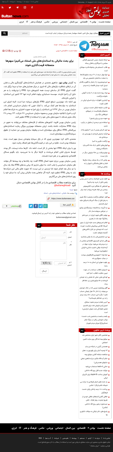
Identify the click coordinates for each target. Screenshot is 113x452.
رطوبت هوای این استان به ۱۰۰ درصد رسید (95, 264)
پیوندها (19, 1)
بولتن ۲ (93, 22)
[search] (4, 33)
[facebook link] (36, 206)
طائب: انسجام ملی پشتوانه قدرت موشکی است (94, 69)
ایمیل (70, 237)
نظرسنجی (65, 438)
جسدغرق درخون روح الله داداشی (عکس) (96, 406)
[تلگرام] (95, 46)
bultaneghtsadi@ (62, 185)
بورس (58, 51)
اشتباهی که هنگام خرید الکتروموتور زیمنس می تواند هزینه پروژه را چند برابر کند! (94, 189)
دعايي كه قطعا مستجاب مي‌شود (96, 366)
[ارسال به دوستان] (6, 51)
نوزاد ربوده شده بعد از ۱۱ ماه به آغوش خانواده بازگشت (95, 95)
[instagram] (25, 8)
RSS (40, 438)
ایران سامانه (94, 446)
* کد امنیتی (70, 263)
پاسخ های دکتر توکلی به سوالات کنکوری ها (94, 413)
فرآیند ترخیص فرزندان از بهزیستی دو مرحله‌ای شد (95, 136)
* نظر (70, 243)
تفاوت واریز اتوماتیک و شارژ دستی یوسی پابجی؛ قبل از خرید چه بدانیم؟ (94, 180)
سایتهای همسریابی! (101, 362)
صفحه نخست (104, 22)
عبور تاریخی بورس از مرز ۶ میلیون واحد (94, 130)
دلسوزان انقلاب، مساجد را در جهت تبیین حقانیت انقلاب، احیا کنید (95, 271)
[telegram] (17, 7)
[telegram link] (40, 206)
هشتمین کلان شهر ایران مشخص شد (95, 335)
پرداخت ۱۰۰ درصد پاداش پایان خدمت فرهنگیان (95, 391)
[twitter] (10, 8)
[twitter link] (31, 206)
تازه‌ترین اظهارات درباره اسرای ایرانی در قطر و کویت (94, 102)
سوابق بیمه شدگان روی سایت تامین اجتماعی (95, 341)
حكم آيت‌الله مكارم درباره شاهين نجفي (94, 358)
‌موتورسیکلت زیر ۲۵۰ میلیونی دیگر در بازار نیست (95, 154)
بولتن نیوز (63, 82)
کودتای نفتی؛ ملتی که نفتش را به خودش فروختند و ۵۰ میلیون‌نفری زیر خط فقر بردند (94, 280)
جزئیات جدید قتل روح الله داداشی (96, 370)
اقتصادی (64, 51)
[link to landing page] (97, 11)
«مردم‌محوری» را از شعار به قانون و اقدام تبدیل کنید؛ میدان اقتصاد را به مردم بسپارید (94, 85)
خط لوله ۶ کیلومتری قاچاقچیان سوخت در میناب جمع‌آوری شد (94, 257)
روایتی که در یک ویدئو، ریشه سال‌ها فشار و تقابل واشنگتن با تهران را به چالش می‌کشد (95, 163)
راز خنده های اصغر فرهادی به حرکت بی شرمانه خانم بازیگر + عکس (94, 384)
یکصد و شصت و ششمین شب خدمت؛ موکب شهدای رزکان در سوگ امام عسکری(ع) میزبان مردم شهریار (95, 320)
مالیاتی (64, 193)
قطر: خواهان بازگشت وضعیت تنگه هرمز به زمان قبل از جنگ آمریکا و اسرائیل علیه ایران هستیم (94, 200)
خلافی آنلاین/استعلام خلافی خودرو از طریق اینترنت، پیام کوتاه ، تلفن (95, 398)
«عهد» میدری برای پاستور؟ (98, 118)
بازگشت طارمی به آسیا (100, 141)
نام (71, 232)
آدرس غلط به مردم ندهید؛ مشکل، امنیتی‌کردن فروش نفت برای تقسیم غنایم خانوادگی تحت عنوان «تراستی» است (95, 307)
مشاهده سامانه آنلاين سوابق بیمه (96, 354)
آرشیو (89, 438)
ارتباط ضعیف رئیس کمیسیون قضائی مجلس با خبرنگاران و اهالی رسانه (95, 62)
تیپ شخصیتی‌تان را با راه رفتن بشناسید (94, 236)
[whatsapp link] (45, 206)
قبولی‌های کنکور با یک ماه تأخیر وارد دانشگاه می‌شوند (95, 147)
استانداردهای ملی (54, 193)
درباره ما (26, 1)
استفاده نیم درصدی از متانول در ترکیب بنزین (94, 124)
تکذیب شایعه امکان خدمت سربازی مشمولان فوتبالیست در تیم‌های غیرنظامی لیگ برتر (96, 111)
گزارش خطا (67, 205)
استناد (46, 193)
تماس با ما (34, 1)
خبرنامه (12, 1)
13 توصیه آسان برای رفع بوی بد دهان (95, 350)
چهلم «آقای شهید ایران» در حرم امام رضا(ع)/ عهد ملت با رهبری (95, 217)
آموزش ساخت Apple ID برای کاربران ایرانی (95, 376)
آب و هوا (5, 1)
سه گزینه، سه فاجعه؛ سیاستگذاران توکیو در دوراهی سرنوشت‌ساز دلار (94, 209)
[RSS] (3, 8)
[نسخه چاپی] (3, 51)
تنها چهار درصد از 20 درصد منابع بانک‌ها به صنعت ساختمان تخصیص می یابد (94, 76)
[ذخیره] (9, 51)
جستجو (82, 438)
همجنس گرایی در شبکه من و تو (96, 346)
